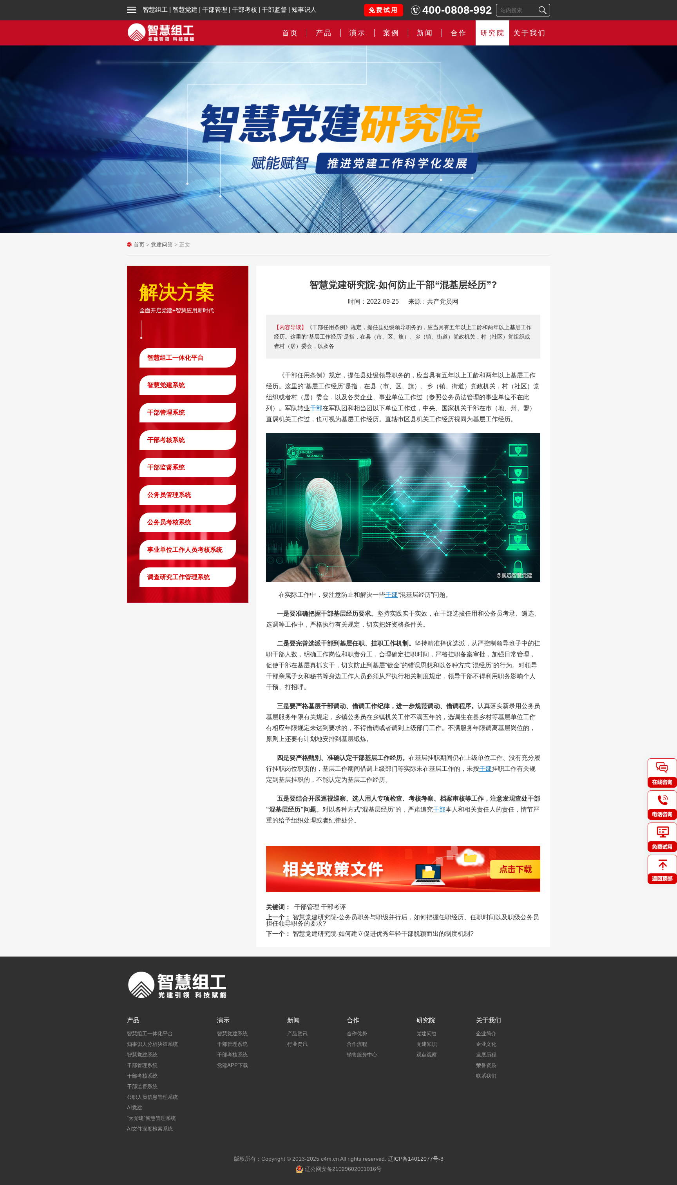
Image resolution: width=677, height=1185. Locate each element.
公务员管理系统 (169, 494)
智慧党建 (184, 9)
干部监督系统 (166, 467)
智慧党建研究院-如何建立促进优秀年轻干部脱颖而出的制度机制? (383, 933)
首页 (290, 33)
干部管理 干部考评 (320, 907)
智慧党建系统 (166, 385)
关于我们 (529, 33)
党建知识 (426, 1044)
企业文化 (486, 1044)
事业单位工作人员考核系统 (185, 549)
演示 (223, 1020)
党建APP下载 (232, 1065)
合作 (459, 33)
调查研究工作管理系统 (178, 577)
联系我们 (486, 1076)
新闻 (425, 33)
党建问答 (162, 244)
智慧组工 (155, 9)
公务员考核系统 (169, 522)
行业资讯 (297, 1044)
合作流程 (357, 1044)
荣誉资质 (486, 1065)
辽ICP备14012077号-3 (415, 1159)
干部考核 (244, 9)
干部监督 (274, 9)
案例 (391, 33)
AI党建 (134, 1108)
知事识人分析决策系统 (152, 1044)
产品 (133, 1020)
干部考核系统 (166, 440)
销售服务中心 (362, 1055)
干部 (316, 408)
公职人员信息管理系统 (152, 1097)
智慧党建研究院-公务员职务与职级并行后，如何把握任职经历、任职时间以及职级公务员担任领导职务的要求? (402, 920)
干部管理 (214, 9)
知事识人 (304, 9)
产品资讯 (297, 1033)
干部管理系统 (166, 412)
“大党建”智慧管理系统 (151, 1118)
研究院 (492, 33)
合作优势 (357, 1033)
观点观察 (426, 1055)
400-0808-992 (457, 10)
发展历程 (486, 1055)
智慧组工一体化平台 (175, 357)
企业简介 (486, 1033)
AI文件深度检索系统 (150, 1129)
